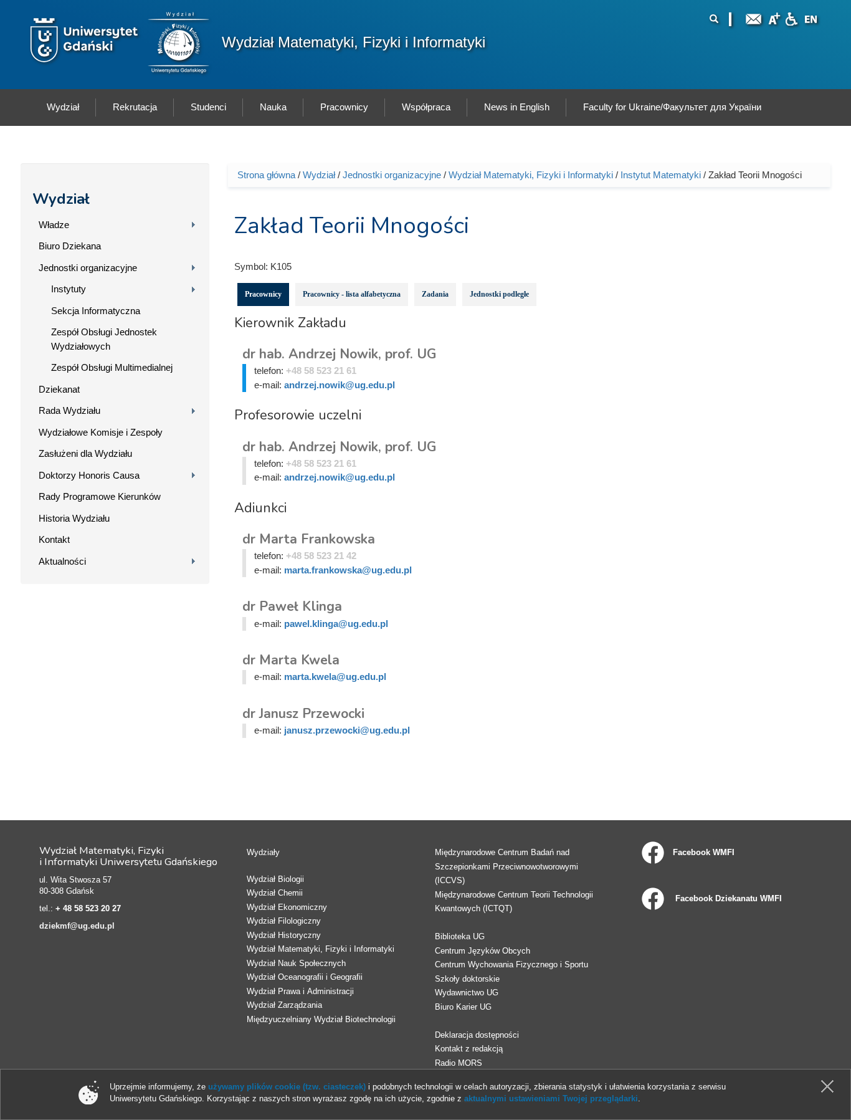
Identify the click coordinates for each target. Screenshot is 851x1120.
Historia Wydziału (74, 518)
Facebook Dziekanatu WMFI (727, 898)
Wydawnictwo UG (466, 992)
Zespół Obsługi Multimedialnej (112, 367)
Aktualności (62, 561)
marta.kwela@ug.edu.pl (335, 676)
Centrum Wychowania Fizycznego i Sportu (511, 964)
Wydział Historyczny (284, 935)
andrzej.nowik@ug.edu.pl (339, 385)
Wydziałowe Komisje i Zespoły (101, 432)
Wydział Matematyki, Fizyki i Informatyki (353, 42)
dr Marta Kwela (291, 660)
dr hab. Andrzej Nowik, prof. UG (339, 354)
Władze (54, 224)
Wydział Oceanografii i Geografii (305, 977)
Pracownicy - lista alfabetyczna (352, 294)
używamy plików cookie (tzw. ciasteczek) (287, 1086)
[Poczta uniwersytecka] (754, 17)
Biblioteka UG (460, 936)
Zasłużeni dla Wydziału (85, 453)
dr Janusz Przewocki (303, 713)
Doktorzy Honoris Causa (89, 475)
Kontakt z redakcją (469, 1048)
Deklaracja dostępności (477, 1035)
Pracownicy (263, 294)
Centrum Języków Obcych (482, 950)
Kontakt (54, 539)
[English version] (811, 17)
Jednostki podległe (499, 294)
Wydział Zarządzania (284, 1005)
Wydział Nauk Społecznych (296, 963)
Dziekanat (59, 389)
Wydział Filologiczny (284, 921)
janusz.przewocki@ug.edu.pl (347, 730)
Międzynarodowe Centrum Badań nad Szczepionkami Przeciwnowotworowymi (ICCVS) (506, 866)
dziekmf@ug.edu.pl (77, 926)
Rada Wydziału (69, 410)
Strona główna (266, 175)
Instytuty (68, 289)
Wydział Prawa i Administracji (300, 991)
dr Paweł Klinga (292, 606)
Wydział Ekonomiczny (287, 907)
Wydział (61, 199)
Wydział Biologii (275, 879)
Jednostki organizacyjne (88, 267)
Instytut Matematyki (660, 175)
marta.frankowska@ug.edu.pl (348, 570)
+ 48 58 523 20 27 (88, 908)
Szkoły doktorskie (467, 979)
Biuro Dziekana (70, 246)
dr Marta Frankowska (308, 539)
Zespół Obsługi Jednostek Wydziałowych (104, 339)
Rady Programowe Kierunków (100, 496)
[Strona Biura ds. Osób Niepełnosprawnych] (791, 17)
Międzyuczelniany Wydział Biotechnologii (321, 1019)
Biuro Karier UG (463, 1007)
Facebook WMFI (704, 852)
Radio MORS (458, 1063)
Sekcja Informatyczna (95, 310)
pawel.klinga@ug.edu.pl (336, 623)
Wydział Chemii (275, 892)
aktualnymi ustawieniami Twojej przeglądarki (551, 1098)
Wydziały (263, 852)
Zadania (435, 294)
